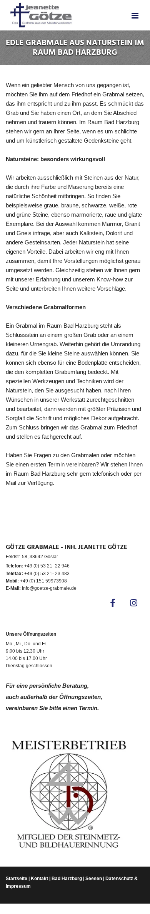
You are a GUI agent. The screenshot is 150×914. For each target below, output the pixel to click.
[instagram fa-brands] (133, 602)
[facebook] (112, 602)
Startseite (16, 878)
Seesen (93, 878)
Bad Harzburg (67, 878)
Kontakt (39, 878)
